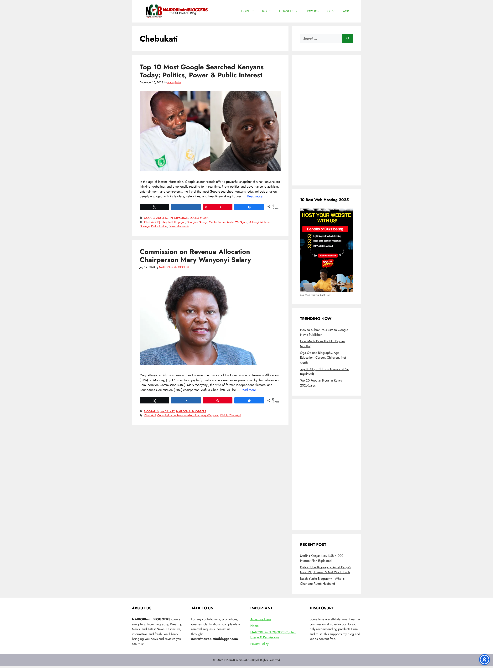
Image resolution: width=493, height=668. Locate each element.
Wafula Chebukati (230, 415)
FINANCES (286, 11)
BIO (264, 11)
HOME (245, 11)
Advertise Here (260, 619)
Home (254, 625)
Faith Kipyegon (176, 222)
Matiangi (254, 222)
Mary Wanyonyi (209, 415)
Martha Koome (217, 222)
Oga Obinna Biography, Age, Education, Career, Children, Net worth (323, 357)
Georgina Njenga (197, 222)
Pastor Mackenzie (179, 226)
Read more (254, 196)
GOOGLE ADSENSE (156, 218)
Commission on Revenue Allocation (178, 415)
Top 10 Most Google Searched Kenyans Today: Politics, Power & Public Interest (202, 71)
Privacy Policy (259, 643)
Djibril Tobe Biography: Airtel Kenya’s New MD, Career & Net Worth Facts (325, 569)
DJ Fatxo (161, 222)
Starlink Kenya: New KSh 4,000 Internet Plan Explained (321, 558)
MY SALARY (167, 411)
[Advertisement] (326, 120)
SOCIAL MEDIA (199, 218)
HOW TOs (312, 11)
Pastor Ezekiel (159, 226)
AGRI (346, 11)
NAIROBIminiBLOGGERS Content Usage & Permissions (273, 635)
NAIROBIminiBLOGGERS (191, 411)
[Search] (347, 38)
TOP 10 (330, 11)
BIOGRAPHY (151, 411)
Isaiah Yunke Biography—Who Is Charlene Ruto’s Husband (322, 581)
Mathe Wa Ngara (237, 222)
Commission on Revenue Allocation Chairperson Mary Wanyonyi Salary (195, 256)
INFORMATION (179, 218)
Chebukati (150, 222)
